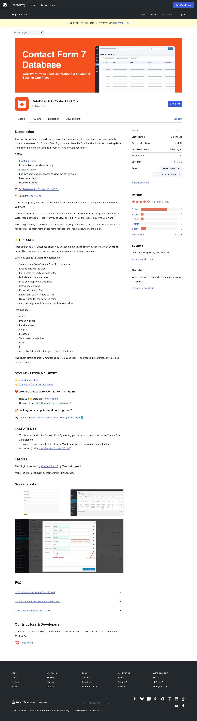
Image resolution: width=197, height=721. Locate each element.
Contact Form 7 (49, 466)
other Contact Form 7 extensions (52, 403)
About (14, 673)
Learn (85, 673)
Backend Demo (27, 169)
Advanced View (140, 182)
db (180, 174)
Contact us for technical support (35, 384)
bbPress (158, 682)
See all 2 (178, 162)
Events (121, 677)
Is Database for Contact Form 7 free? (35, 592)
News (14, 677)
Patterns (51, 686)
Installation (53, 118)
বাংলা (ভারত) (43, 703)
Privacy (15, 686)
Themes (51, 677)
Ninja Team (41, 106)
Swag (121, 686)
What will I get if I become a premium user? (37, 601)
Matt (156, 677)
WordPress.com (161, 673)
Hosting (15, 682)
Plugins (50, 682)
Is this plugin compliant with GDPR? (33, 610)
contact (165, 168)
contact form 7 (160, 174)
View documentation (29, 380)
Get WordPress (183, 5)
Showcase (52, 673)
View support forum (142, 259)
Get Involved (124, 673)
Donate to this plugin (143, 288)
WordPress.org (50, 398)
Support (178, 118)
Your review (138, 234)
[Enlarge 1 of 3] (64, 493)
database (172, 174)
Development (73, 118)
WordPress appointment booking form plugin (56, 417)
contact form (175, 168)
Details (21, 118)
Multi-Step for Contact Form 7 (54, 448)
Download (175, 103)
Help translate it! (121, 23)
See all (178, 234)
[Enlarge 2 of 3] (119, 493)
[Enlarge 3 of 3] (119, 522)
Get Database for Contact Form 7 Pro (38, 189)
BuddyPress (160, 686)
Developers (87, 682)
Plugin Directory (19, 14)
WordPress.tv (89, 686)
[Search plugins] (42, 32)
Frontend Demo (27, 161)
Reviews (36, 118)
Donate (122, 682)
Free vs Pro (35, 195)
